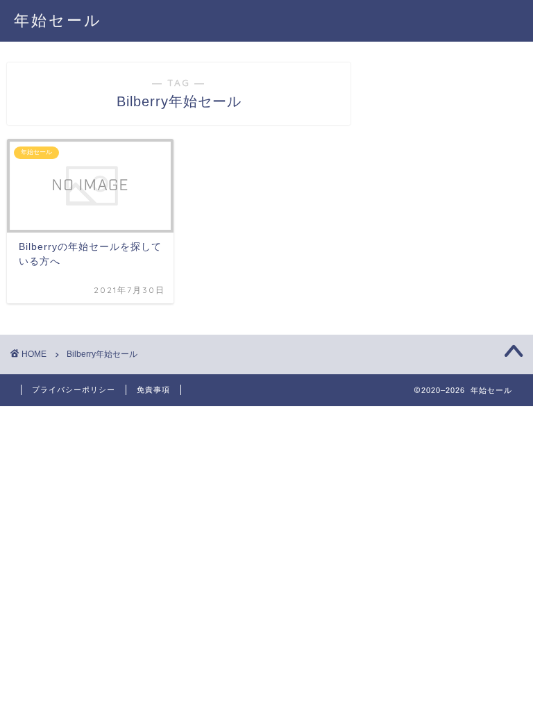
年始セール (58, 19)
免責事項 (153, 389)
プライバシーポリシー (73, 389)
